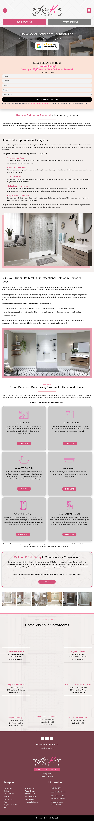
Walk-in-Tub (69, 468)
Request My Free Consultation (47, 99)
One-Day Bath (24, 423)
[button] (89, 10)
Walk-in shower (23, 514)
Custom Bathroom (69, 514)
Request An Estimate (47, 744)
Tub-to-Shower (70, 423)
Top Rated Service (50, 46)
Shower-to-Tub (24, 468)
